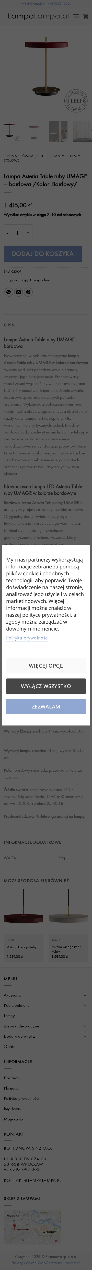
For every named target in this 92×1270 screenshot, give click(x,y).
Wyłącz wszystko (46, 685)
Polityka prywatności (27, 637)
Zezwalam (46, 706)
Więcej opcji (46, 665)
